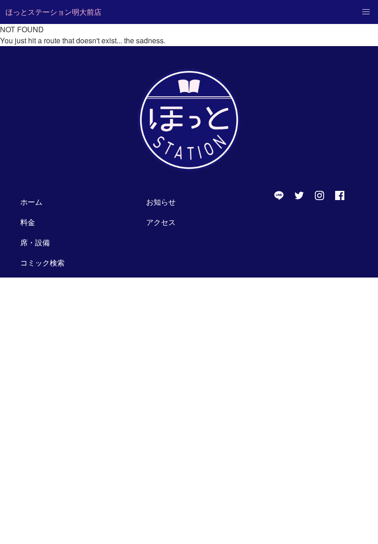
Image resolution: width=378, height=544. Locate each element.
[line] (279, 195)
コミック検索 (42, 262)
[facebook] (339, 195)
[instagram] (319, 195)
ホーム (31, 201)
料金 (27, 222)
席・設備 (35, 242)
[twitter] (299, 195)
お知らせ (161, 201)
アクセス (161, 222)
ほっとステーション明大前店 (53, 11)
